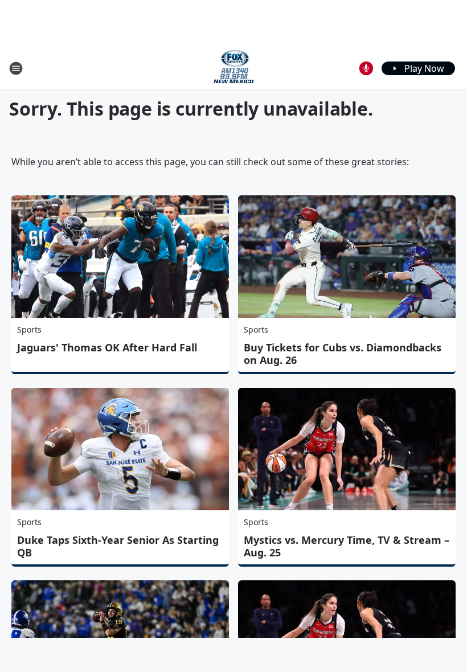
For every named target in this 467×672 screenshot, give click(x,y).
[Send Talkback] (366, 68)
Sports (29, 329)
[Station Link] (234, 68)
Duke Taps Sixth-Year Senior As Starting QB (118, 546)
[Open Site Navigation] (16, 68)
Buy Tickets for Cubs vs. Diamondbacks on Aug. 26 (342, 353)
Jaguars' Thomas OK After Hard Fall (107, 347)
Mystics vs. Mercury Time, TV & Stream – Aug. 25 (346, 546)
